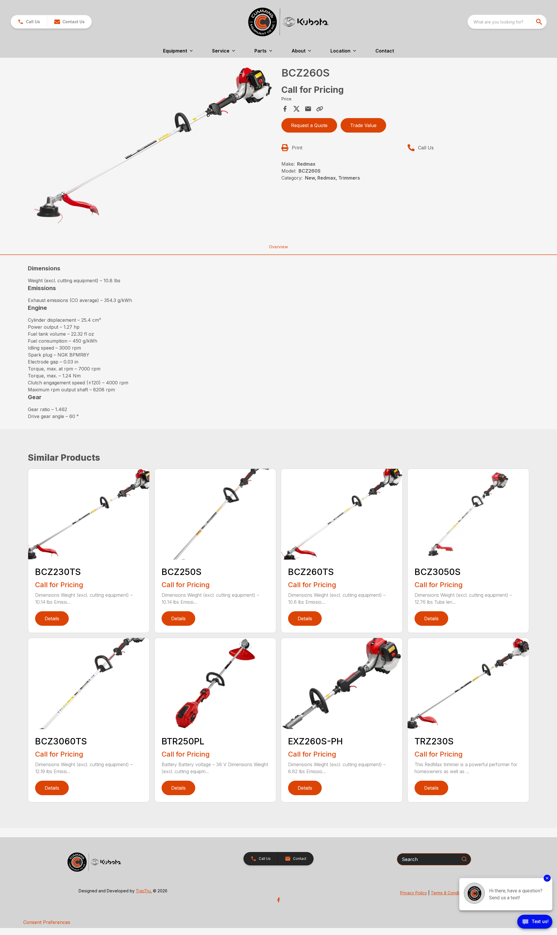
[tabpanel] (153, 146)
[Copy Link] (319, 108)
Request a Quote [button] (309, 125)
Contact (384, 51)
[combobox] (507, 22)
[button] (29, 22)
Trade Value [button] (363, 125)
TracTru (143, 890)
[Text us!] (535, 922)
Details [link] (52, 618)
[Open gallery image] (153, 145)
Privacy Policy (413, 892)
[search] (540, 21)
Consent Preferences (46, 922)
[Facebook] (278, 900)
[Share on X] (296, 108)
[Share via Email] (308, 108)
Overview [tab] (278, 246)
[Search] (464, 859)
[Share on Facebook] (284, 108)
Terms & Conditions (449, 892)
